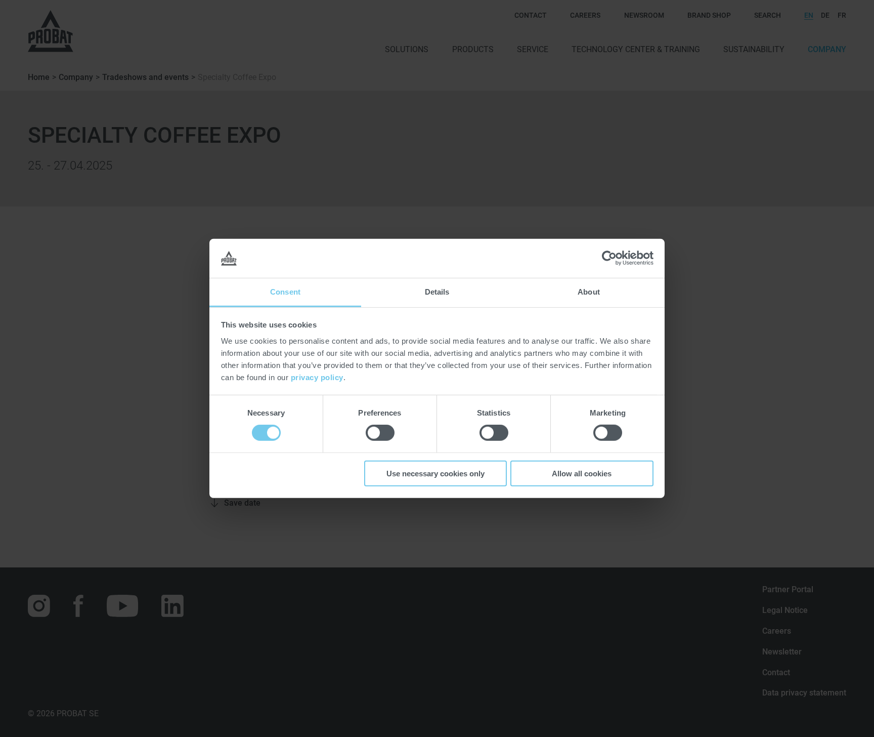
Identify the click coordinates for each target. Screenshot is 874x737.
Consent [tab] (285, 292)
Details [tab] (437, 292)
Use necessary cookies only (435, 473)
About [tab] (589, 292)
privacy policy (317, 377)
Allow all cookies (581, 473)
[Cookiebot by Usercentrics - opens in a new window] (609, 258)
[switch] (380, 433)
